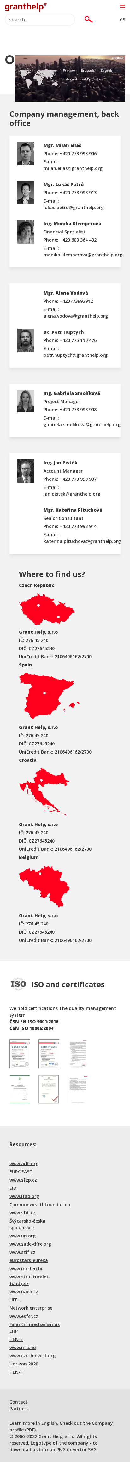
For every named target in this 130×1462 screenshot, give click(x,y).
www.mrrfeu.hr (26, 1268)
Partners (18, 1409)
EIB (12, 1188)
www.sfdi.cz (22, 1213)
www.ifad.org (24, 1196)
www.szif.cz (22, 1252)
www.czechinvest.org (32, 1356)
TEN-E (16, 1339)
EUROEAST (20, 1172)
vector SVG (85, 1450)
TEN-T (16, 1372)
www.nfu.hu (22, 1347)
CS (122, 19)
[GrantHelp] (26, 6)
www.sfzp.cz (23, 1180)
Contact (18, 1402)
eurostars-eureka (28, 1260)
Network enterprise (30, 1308)
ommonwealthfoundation (41, 1204)
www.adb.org (23, 1163)
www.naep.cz (23, 1292)
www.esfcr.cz (23, 1316)
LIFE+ (15, 1300)
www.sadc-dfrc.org (30, 1244)
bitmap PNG (52, 1450)
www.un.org (22, 1236)
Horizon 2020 (23, 1364)
